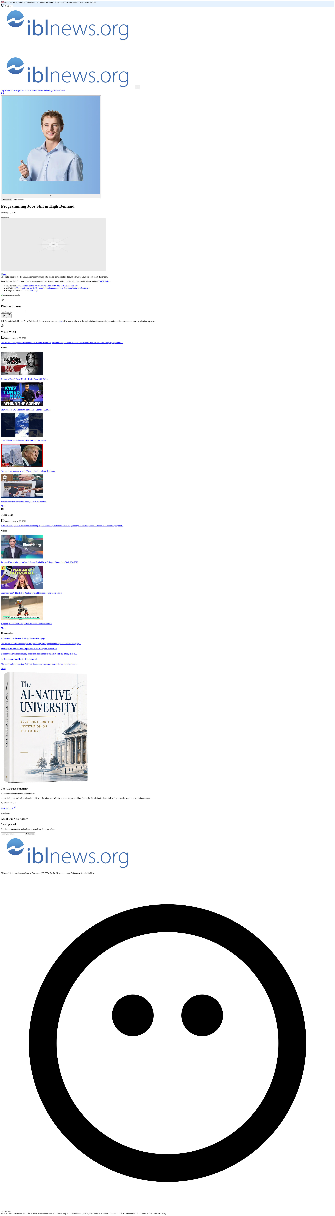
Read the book (7, 808)
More (3, 506)
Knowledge (15, 90)
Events (62, 90)
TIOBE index (104, 281)
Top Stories (5, 90)
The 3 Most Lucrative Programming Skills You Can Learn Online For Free (47, 286)
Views (22, 90)
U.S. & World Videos (34, 90)
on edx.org (33, 290)
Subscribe (30, 834)
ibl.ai (61, 321)
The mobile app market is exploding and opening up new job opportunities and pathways (53, 288)
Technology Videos (51, 90)
